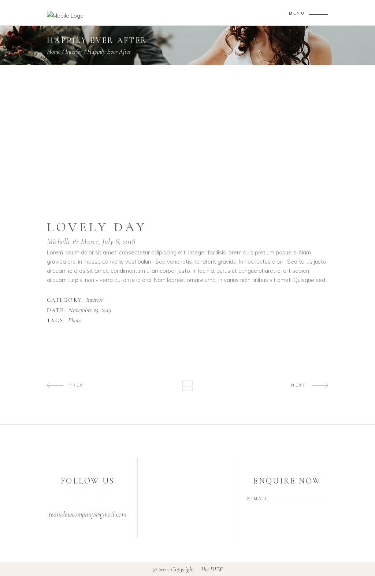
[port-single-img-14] (187, 196)
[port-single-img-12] (116, 170)
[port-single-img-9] (258, 132)
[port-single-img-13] (187, 183)
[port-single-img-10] (187, 144)
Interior (94, 300)
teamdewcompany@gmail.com (87, 514)
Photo (74, 320)
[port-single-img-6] (187, 106)
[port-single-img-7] (187, 119)
